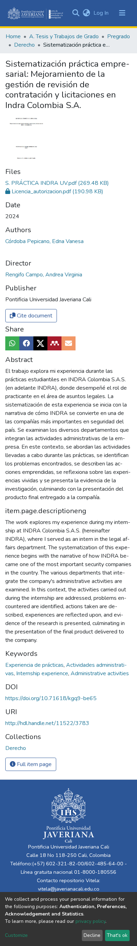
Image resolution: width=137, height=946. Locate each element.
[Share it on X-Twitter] (40, 343)
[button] (86, 13)
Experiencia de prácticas (35, 665)
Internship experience (43, 673)
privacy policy (90, 921)
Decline (92, 935)
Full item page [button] (33, 764)
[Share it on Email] (68, 343)
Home (13, 36)
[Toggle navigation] (122, 13)
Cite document (33, 316)
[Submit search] (75, 13)
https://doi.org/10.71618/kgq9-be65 (51, 698)
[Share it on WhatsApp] (12, 343)
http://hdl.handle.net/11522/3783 (47, 723)
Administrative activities (100, 673)
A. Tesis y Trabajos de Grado (64, 36)
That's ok (117, 935)
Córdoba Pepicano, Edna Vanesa (44, 241)
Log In (101, 13)
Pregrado (118, 36)
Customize (16, 935)
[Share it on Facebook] (26, 343)
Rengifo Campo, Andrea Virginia (43, 275)
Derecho (24, 45)
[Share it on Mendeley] (54, 343)
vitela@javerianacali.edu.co (68, 888)
